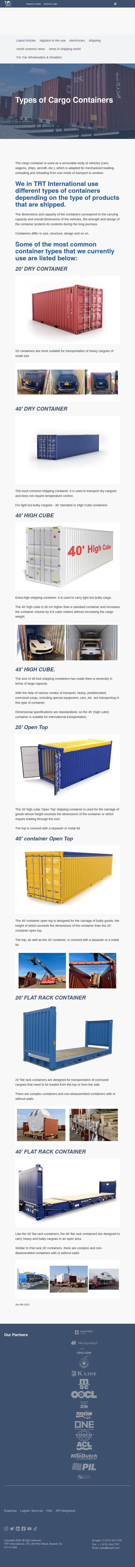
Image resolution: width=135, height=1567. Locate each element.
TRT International (60, 183)
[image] (96, 1540)
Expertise (10, 1510)
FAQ (49, 1510)
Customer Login (50, 3)
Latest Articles (26, 40)
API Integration (65, 1510)
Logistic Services (31, 1510)
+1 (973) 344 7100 (111, 1540)
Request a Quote (33, 3)
